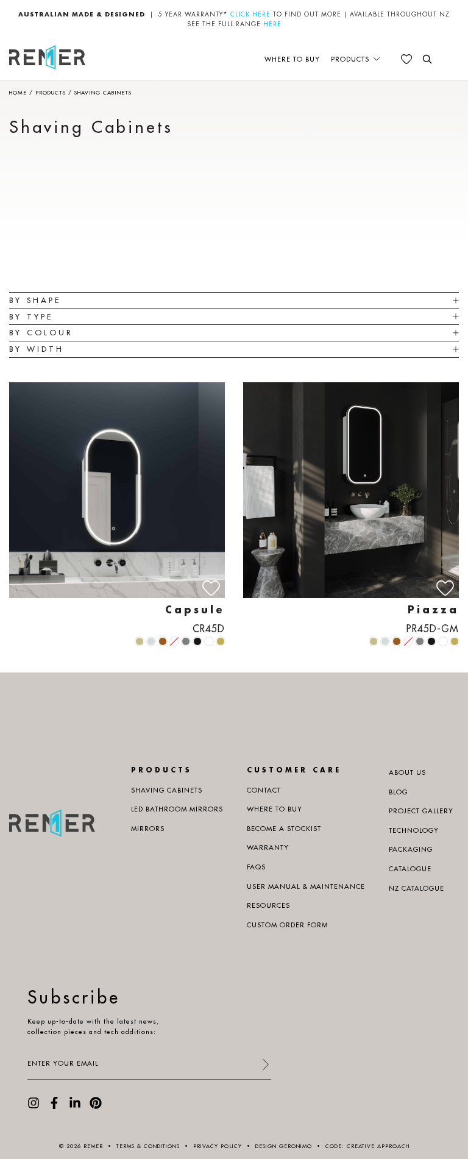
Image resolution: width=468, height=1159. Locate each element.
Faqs (256, 867)
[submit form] (265, 1065)
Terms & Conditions (148, 1146)
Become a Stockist (284, 828)
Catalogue (410, 869)
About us (407, 772)
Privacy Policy (217, 1146)
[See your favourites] (406, 59)
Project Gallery (421, 811)
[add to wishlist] (211, 588)
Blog (398, 792)
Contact (264, 790)
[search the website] (427, 59)
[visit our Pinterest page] (96, 1106)
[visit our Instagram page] (33, 1106)
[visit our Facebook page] (54, 1106)
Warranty (268, 847)
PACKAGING (411, 849)
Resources (268, 905)
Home (18, 92)
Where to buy (292, 59)
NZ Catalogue (416, 888)
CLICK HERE (250, 14)
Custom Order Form (287, 925)
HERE (272, 24)
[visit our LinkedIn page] (75, 1106)
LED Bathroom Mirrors (177, 809)
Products (350, 59)
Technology (414, 830)
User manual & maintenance (306, 886)
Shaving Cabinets (166, 790)
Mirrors (148, 828)
